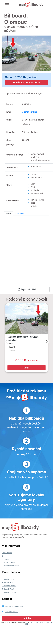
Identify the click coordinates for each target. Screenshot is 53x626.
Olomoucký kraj (29, 112)
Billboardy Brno (7, 583)
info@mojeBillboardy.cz (14, 606)
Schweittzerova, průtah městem (22, 338)
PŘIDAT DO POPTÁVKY (28, 82)
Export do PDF (28, 289)
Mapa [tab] (8, 213)
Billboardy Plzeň (8, 589)
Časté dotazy (7, 553)
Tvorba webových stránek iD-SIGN (38, 623)
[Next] (46, 342)
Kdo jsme (5, 559)
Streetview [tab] (19, 213)
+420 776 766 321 (11, 612)
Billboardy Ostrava (9, 586)
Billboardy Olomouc (9, 592)
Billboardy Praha (8, 579)
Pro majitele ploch (8, 563)
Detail (26, 367)
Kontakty (26, 618)
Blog (3, 556)
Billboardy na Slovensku (11, 566)
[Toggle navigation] (7, 5)
